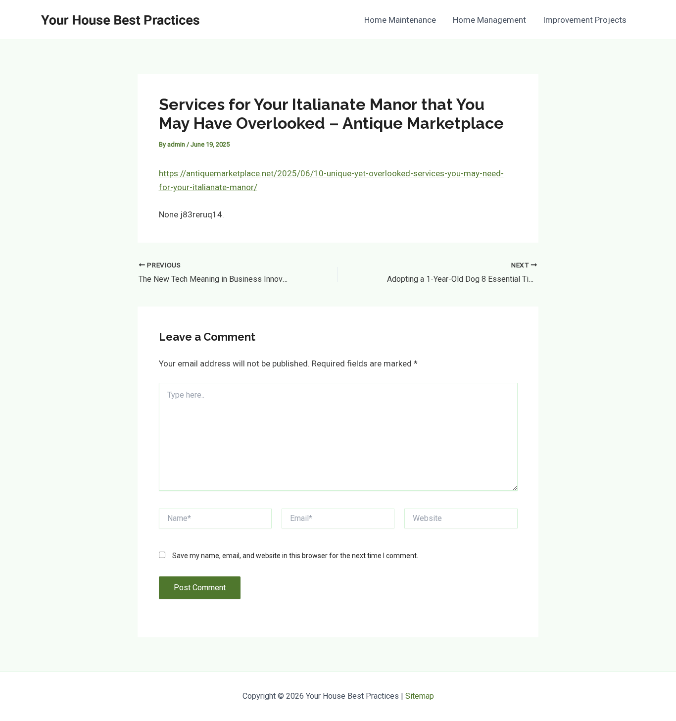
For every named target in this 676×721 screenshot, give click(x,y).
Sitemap (419, 696)
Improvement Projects (585, 20)
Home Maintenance (400, 20)
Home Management (489, 20)
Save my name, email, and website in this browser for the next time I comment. (295, 556)
